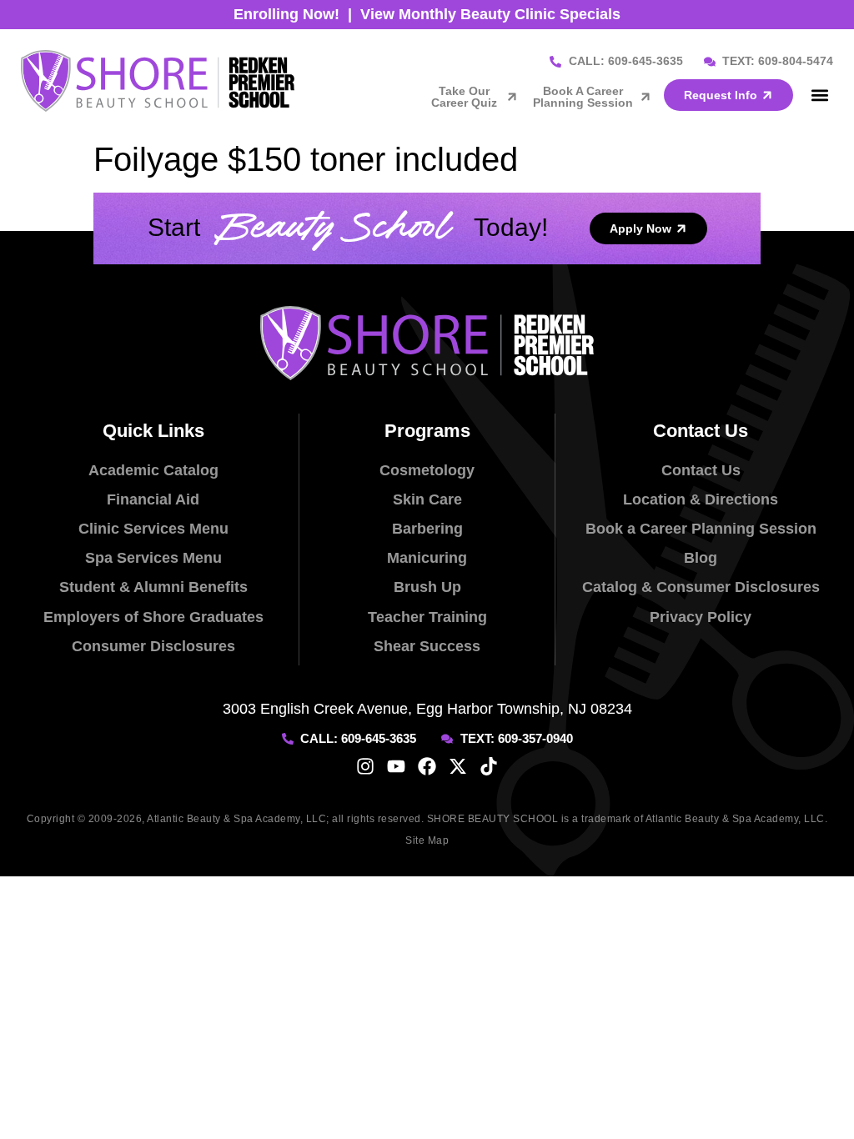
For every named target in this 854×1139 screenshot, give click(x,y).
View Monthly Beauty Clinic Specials (490, 14)
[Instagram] (365, 766)
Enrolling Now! (286, 14)
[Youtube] (396, 766)
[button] (819, 94)
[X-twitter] (458, 766)
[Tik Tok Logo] (489, 766)
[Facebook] (427, 766)
